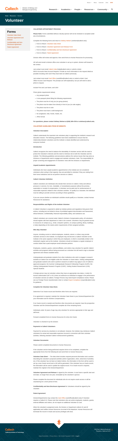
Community (102, 9)
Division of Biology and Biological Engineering (29, 9)
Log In (77, 436)
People (77, 9)
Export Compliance (75, 280)
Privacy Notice (53, 436)
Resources (88, 9)
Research (53, 9)
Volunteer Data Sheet (14, 35)
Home (6, 15)
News (95, 2)
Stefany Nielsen (66, 40)
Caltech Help (53, 69)
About (89, 2)
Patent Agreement (13, 47)
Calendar (101, 2)
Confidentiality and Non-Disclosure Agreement (62, 50)
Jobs (106, 2)
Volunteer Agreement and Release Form (60, 47)
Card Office (52, 78)
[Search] (112, 9)
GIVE (111, 2)
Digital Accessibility (43, 436)
